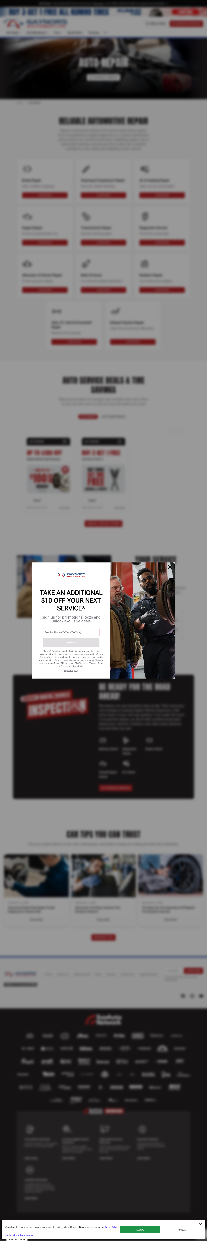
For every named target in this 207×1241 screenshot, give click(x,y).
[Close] (170, 567)
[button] (200, 1224)
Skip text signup (71, 670)
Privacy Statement (26, 1235)
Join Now (71, 642)
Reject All (182, 1229)
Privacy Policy (77, 666)
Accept (140, 1229)
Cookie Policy (11, 1235)
